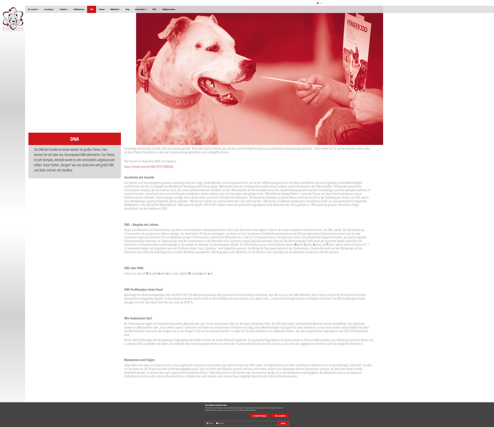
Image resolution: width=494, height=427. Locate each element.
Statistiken (221, 423)
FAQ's (154, 9)
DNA (91, 9)
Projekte (63, 9)
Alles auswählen (280, 416)
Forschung (49, 9)
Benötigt (211, 423)
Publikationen (79, 9)
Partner (102, 9)
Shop (127, 9)
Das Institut (33, 9)
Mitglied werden (168, 9)
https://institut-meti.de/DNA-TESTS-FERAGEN (148, 166)
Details (283, 423)
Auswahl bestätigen (259, 416)
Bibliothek (114, 9)
